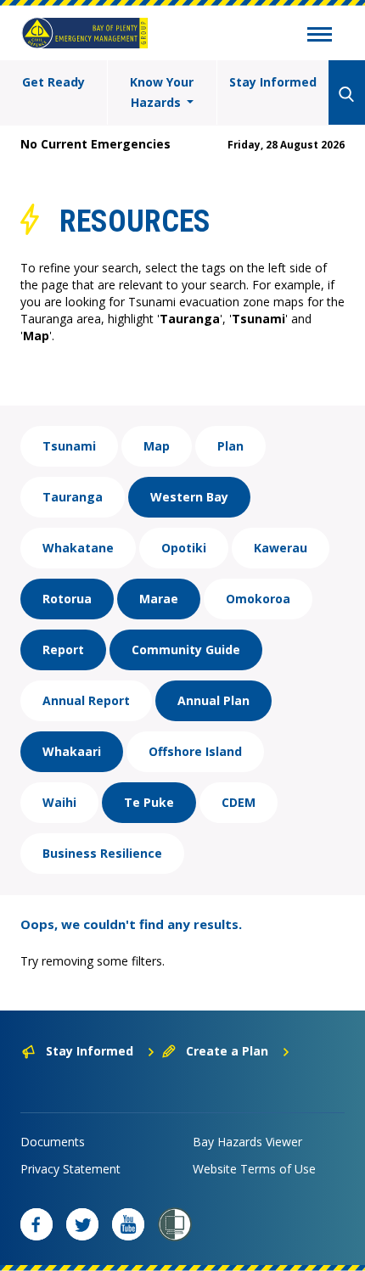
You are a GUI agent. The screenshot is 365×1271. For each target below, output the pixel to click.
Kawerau (280, 548)
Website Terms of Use (254, 1169)
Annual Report (86, 700)
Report (63, 649)
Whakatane (78, 548)
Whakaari (71, 751)
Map (156, 446)
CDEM (239, 802)
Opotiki (183, 548)
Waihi (59, 802)
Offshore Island (195, 751)
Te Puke (149, 802)
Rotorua (67, 599)
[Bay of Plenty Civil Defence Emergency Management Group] (84, 33)
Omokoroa (258, 599)
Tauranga (72, 497)
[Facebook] (36, 1224)
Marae (158, 599)
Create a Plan (227, 1051)
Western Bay (189, 497)
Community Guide (186, 649)
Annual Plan (213, 700)
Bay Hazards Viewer (247, 1142)
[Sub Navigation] (320, 36)
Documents (52, 1142)
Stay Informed (273, 82)
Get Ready (53, 82)
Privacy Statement (70, 1169)
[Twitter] (82, 1224)
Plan (230, 446)
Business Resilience (102, 853)
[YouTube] (128, 1224)
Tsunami (69, 446)
